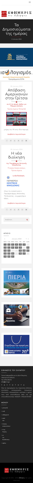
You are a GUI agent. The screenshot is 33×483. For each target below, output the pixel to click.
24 (13, 253)
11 (16, 247)
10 (12, 247)
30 (9, 256)
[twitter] (10, 140)
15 (5, 250)
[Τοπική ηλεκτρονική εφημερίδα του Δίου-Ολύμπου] (16, 14)
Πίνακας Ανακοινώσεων (16, 168)
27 (24, 253)
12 (20, 247)
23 (9, 253)
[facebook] (7, 140)
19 (20, 250)
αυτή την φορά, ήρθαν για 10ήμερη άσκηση (16, 105)
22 (5, 253)
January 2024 (16, 239)
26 (20, 253)
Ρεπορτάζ (22, 109)
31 (12, 256)
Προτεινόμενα (12, 109)
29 (5, 256)
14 (28, 247)
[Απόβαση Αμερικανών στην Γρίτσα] (16, 119)
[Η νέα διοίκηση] (16, 180)
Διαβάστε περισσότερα (16, 134)
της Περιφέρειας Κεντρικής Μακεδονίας (16, 164)
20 (24, 250)
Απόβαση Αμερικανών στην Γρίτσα (16, 94)
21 (28, 250)
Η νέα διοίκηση (16, 155)
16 (9, 250)
